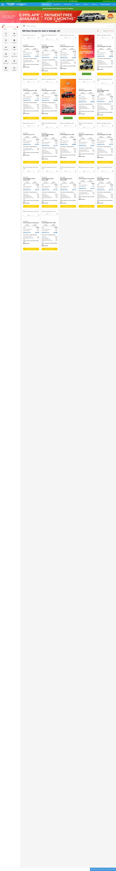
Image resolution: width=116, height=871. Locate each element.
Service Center (67, 4)
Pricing (27, 48)
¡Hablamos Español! (105, 4)
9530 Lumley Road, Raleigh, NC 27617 (60, 1)
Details (35, 48)
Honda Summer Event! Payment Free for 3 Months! (58, 8)
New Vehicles (46, 4)
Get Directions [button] (73, 1)
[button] (114, 4)
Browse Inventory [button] (87, 74)
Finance (77, 4)
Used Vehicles (56, 4)
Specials (85, 4)
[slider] (2, 27)
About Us (94, 4)
